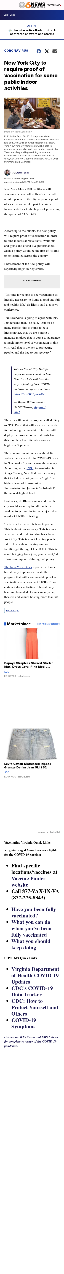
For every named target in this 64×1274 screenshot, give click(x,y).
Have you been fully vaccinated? (33, 912)
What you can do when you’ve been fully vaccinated (31, 928)
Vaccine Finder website (28, 881)
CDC (30, 468)
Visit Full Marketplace (48, 624)
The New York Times (18, 567)
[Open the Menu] (6, 5)
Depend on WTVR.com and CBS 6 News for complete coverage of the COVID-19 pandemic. (31, 1041)
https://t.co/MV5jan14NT (30, 394)
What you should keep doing (30, 944)
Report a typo (12, 610)
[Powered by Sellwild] (54, 832)
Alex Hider (22, 173)
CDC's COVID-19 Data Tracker (32, 991)
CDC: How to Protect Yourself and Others (34, 1007)
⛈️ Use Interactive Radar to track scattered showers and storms (32, 32)
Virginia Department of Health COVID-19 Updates (35, 975)
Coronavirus (16, 50)
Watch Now (53, 5)
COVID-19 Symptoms (23, 1023)
